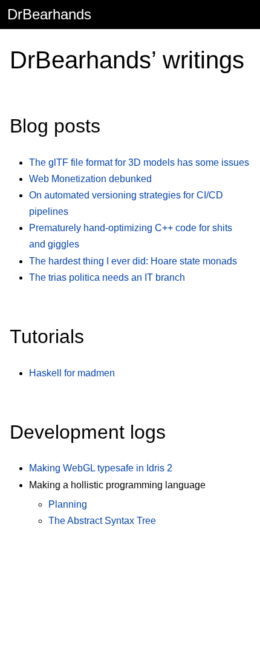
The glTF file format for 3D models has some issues (139, 162)
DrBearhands (49, 14)
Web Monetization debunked (90, 179)
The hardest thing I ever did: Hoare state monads (133, 261)
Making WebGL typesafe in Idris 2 (100, 468)
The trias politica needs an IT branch (107, 277)
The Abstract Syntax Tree (102, 521)
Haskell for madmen (72, 373)
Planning (67, 504)
